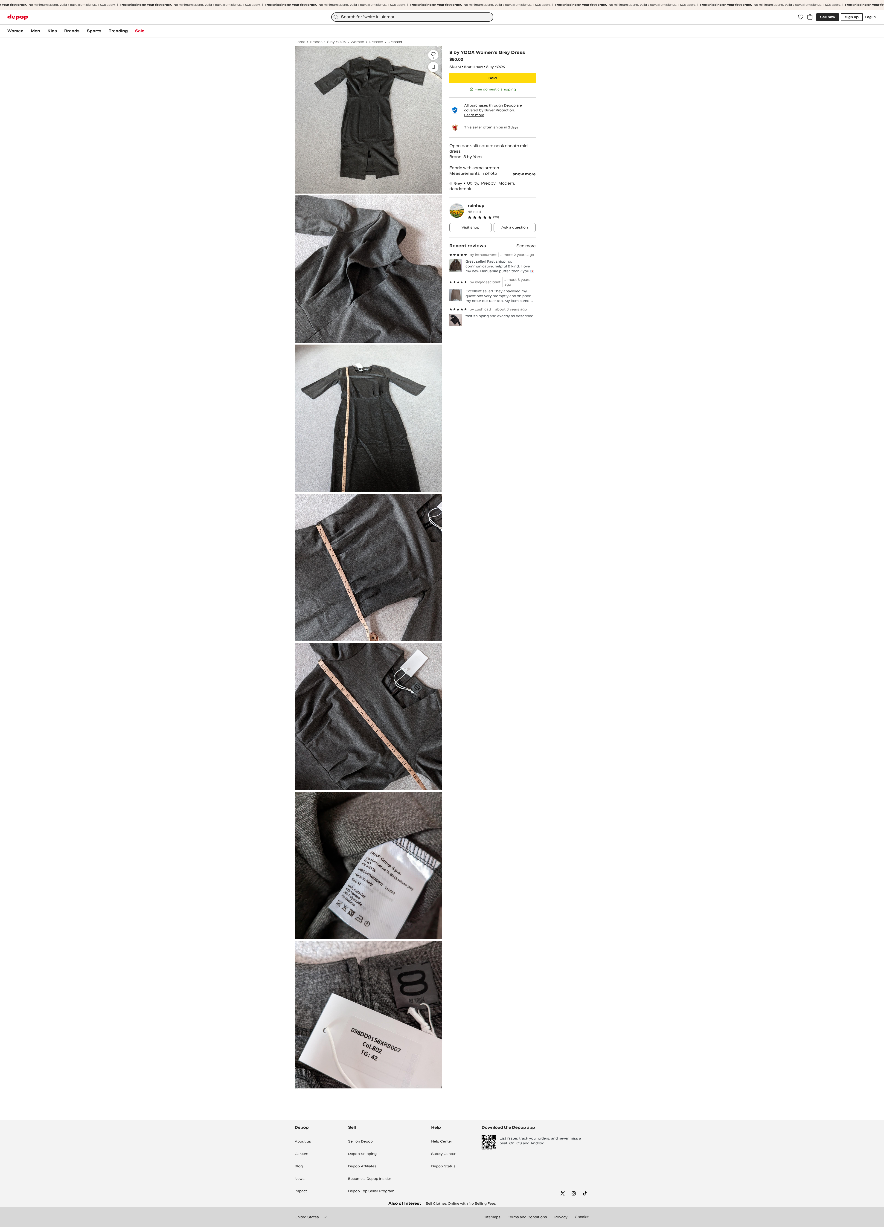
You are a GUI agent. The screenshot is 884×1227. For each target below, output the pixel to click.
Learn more (474, 115)
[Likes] (800, 17)
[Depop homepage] (17, 17)
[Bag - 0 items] (809, 17)
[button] (502, 217)
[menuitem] (15, 31)
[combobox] (412, 17)
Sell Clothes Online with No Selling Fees (461, 1203)
